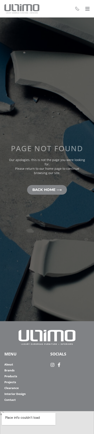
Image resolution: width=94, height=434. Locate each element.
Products (10, 376)
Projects (10, 382)
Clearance (11, 388)
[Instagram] (52, 365)
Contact (10, 400)
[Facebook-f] (59, 365)
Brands (9, 370)
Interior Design (15, 394)
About (8, 364)
